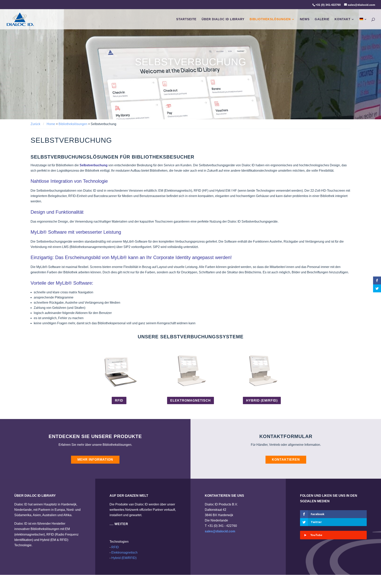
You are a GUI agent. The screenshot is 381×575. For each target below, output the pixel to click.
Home (51, 124)
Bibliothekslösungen (270, 19)
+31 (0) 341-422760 (328, 4)
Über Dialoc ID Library (223, 19)
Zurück (35, 124)
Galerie (322, 19)
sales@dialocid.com (220, 531)
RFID (119, 400)
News (305, 19)
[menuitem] (363, 23)
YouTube (316, 535)
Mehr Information (95, 459)
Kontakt (342, 19)
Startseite (186, 19)
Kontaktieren (286, 459)
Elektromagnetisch (190, 400)
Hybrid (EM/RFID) (262, 400)
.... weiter (119, 524)
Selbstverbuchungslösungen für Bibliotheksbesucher (112, 157)
